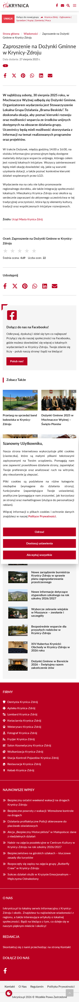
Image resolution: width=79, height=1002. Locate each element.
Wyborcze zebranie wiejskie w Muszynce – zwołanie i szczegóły (49, 612)
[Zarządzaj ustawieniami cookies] (9, 993)
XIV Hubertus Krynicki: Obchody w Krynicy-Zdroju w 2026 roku (50, 647)
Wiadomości (31, 34)
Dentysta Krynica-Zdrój (22, 702)
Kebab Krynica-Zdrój (20, 770)
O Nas (23, 986)
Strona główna (11, 34)
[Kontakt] (62, 5)
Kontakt (65, 947)
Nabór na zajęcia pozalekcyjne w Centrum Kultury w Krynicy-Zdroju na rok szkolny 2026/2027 (41, 845)
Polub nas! (17, 361)
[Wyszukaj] (68, 6)
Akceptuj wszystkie (39, 555)
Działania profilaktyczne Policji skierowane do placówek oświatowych (37, 823)
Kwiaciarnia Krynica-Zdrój (24, 720)
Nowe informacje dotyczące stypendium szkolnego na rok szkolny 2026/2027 (50, 595)
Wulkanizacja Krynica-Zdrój (25, 751)
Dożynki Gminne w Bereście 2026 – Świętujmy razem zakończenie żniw (49, 664)
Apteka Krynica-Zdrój (21, 708)
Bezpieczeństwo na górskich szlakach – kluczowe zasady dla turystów (39, 855)
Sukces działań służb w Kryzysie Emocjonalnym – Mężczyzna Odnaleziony (39, 876)
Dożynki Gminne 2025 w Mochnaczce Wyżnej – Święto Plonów (57, 420)
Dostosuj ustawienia (39, 543)
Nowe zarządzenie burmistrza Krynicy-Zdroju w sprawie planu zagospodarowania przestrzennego (50, 577)
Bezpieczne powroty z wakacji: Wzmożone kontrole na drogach (40, 813)
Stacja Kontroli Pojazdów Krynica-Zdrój (33, 757)
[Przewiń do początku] (69, 993)
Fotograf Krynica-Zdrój (22, 733)
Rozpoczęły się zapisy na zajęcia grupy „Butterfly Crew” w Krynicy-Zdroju (38, 866)
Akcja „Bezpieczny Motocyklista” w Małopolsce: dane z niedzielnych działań (42, 834)
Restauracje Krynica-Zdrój (24, 764)
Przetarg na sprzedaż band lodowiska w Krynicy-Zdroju (20, 420)
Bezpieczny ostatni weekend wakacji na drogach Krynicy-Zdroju (38, 802)
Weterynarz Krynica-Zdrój (24, 726)
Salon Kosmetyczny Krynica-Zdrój (29, 745)
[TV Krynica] (15, 5)
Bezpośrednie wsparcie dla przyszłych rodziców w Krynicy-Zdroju (48, 630)
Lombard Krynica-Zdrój (22, 714)
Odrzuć (39, 532)
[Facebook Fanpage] (56, 5)
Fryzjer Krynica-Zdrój (21, 739)
